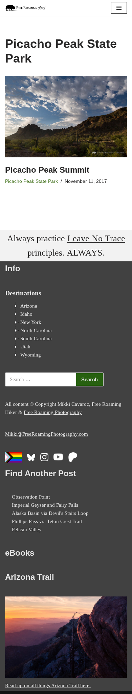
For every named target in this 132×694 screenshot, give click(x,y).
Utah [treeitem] (25, 346)
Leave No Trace (96, 238)
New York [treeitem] (30, 322)
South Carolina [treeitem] (36, 338)
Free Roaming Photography (53, 412)
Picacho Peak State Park (31, 181)
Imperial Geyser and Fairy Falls (45, 505)
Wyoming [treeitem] (30, 355)
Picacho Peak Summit (47, 169)
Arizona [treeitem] (28, 306)
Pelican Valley (27, 529)
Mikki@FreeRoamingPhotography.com (46, 434)
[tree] (66, 330)
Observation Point (31, 497)
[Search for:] (40, 379)
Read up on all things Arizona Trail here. (48, 685)
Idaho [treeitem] (26, 314)
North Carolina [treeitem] (36, 330)
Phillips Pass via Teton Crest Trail (47, 521)
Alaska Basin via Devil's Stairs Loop (50, 513)
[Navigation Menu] (119, 8)
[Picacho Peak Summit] (66, 116)
